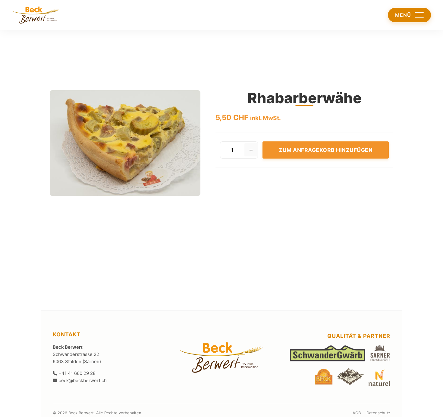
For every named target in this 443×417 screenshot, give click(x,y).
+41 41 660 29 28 (76, 373)
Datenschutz (378, 412)
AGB (357, 412)
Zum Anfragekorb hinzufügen (325, 150)
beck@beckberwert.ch (82, 380)
